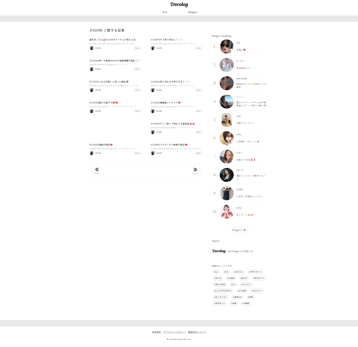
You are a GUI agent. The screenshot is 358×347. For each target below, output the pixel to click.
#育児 (250, 297)
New (165, 12)
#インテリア (132, 86)
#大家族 (231, 278)
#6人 (233, 284)
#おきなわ (238, 272)
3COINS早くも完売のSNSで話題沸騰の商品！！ (115, 60)
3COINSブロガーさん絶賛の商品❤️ (169, 144)
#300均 (93, 44)
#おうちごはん (128, 44)
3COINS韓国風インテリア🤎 (166, 102)
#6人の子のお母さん (223, 291)
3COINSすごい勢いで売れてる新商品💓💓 (173, 123)
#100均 (93, 65)
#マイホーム (131, 107)
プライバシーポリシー (174, 332)
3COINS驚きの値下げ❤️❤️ (104, 102)
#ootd (171, 44)
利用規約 (156, 332)
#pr (216, 272)
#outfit (177, 44)
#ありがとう (257, 291)
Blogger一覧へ (240, 230)
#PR (226, 272)
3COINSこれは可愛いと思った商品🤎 (109, 81)
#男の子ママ (258, 278)
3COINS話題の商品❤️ (101, 144)
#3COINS (101, 44)
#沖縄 (233, 303)
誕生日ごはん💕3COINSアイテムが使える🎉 (113, 39)
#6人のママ (247, 284)
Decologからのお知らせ (240, 251)
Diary (137, 48)
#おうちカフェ (194, 149)
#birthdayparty (114, 44)
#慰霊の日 (237, 297)
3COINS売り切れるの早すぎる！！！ (170, 81)
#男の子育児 (219, 284)
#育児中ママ (219, 303)
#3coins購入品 (119, 86)
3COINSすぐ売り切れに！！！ (166, 39)
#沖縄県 (245, 303)
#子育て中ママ (255, 272)
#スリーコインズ (189, 44)
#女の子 (218, 278)
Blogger (193, 12)
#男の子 (244, 278)
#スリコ (190, 86)
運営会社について (197, 332)
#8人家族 (242, 291)
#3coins (108, 86)
